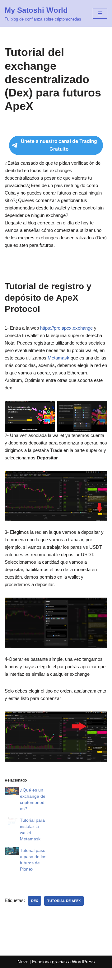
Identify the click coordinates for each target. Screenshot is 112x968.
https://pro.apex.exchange (66, 328)
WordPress (83, 961)
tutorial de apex (64, 901)
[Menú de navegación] (100, 13)
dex (34, 901)
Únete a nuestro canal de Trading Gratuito (59, 145)
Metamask (58, 357)
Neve (22, 961)
